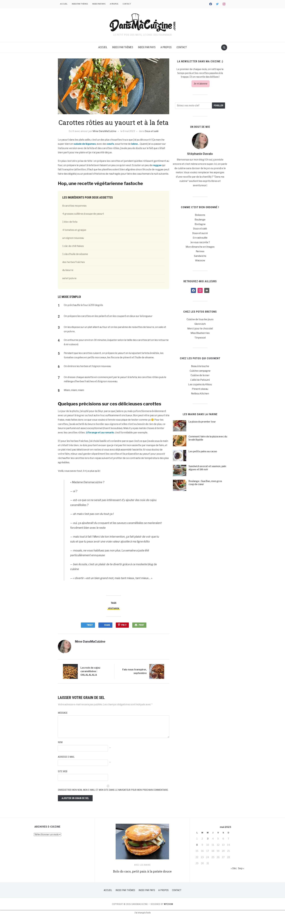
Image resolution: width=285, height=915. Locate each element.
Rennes (200, 251)
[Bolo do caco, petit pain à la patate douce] (142, 843)
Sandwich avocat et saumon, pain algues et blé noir (207, 468)
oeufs (110, 143)
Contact (127, 4)
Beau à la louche (200, 366)
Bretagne (200, 224)
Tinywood (200, 337)
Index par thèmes (80, 4)
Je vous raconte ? (200, 242)
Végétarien (113, 608)
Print (141, 625)
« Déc (234, 868)
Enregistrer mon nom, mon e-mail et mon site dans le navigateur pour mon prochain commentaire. (113, 789)
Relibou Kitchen (200, 393)
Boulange (200, 219)
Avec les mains (142, 865)
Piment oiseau (200, 389)
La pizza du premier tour (202, 421)
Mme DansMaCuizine (104, 131)
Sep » (241, 868)
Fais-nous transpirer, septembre (134, 671)
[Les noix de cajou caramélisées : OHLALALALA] (70, 671)
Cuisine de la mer (200, 375)
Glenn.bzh (200, 324)
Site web (62, 771)
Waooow (200, 260)
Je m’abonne (200, 83)
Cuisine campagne (200, 370)
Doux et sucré (200, 233)
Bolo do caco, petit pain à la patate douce (142, 871)
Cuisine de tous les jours (200, 319)
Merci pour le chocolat (200, 328)
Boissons (200, 215)
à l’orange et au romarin (100, 432)
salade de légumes (85, 143)
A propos (114, 4)
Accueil (63, 4)
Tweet (90, 625)
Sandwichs (200, 256)
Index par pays (98, 4)
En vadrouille (200, 237)
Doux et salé (152, 131)
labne (134, 143)
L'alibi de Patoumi (200, 379)
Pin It (124, 625)
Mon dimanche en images (200, 246)
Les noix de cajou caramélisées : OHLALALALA (90, 671)
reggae (157, 165)
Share (107, 625)
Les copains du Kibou (200, 384)
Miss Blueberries (200, 333)
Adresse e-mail (66, 756)
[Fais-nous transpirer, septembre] (156, 671)
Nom (60, 742)
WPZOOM (168, 904)
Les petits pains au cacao (203, 451)
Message (62, 712)
